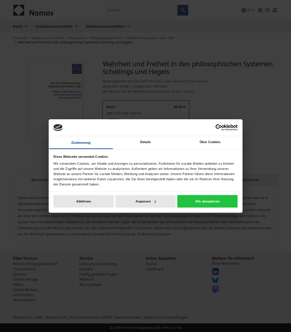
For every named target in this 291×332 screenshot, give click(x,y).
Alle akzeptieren (207, 201)
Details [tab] (145, 142)
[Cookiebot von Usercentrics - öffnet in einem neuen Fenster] (219, 127)
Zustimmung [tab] (80, 142)
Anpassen (143, 201)
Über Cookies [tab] (210, 142)
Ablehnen (83, 201)
